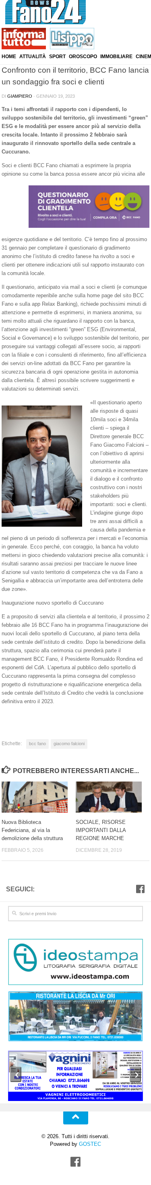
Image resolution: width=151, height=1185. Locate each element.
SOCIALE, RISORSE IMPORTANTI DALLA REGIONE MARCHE (101, 830)
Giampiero (19, 96)
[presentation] (15, 1074)
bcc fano (37, 743)
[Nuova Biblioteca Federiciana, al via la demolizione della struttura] (38, 797)
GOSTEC (89, 1144)
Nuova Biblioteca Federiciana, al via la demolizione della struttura (32, 830)
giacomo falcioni (69, 743)
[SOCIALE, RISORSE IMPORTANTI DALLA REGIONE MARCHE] (112, 797)
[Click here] (75, 963)
